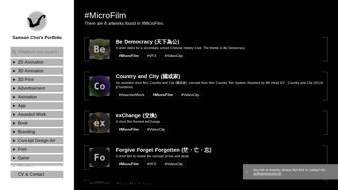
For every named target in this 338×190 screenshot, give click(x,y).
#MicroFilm (129, 56)
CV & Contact (31, 174)
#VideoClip (174, 56)
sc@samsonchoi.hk (267, 173)
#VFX (151, 56)
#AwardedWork (131, 95)
